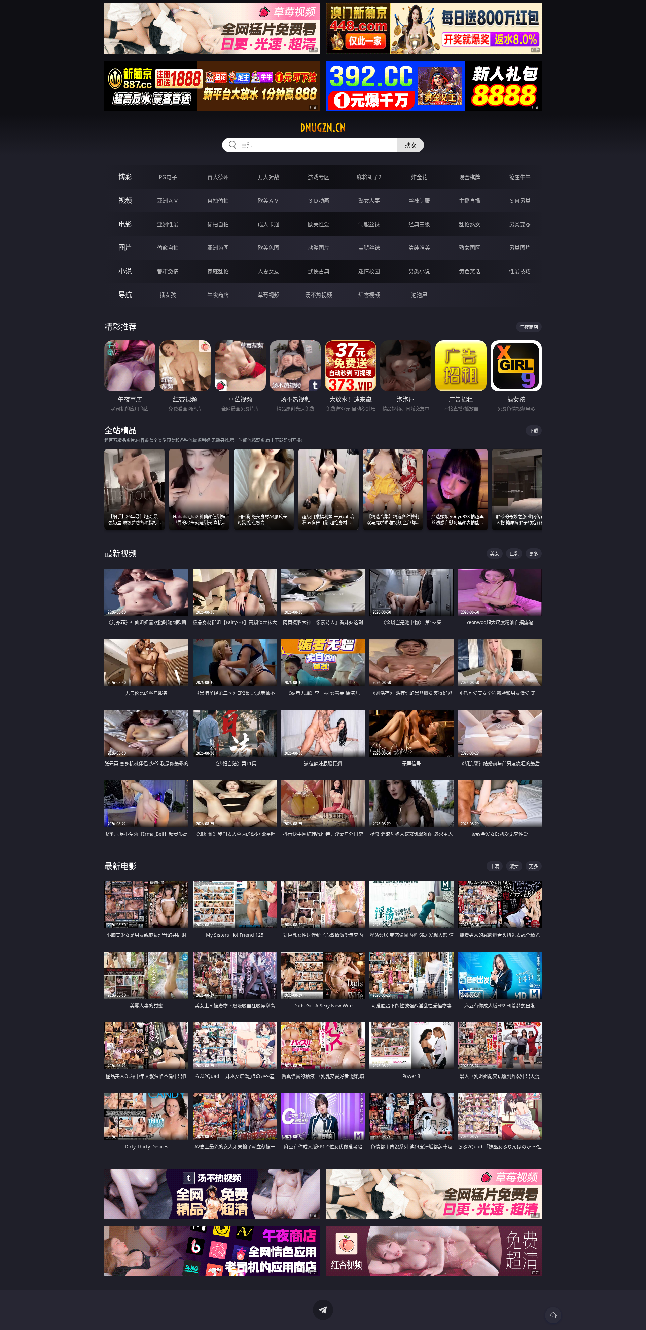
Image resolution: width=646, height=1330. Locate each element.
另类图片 (520, 247)
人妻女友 (268, 271)
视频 (125, 200)
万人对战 (268, 177)
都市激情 (168, 271)
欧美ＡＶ (268, 200)
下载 (533, 430)
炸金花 (419, 177)
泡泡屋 (419, 295)
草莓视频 (268, 295)
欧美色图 (268, 247)
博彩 (125, 177)
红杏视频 (369, 295)
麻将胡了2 (369, 177)
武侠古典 (318, 271)
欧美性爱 (318, 224)
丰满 (494, 866)
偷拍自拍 (218, 224)
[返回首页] (553, 1315)
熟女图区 (469, 247)
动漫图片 (318, 247)
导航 (125, 294)
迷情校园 (369, 271)
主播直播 (469, 200)
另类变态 (520, 224)
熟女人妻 (369, 200)
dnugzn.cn (323, 127)
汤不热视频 (318, 295)
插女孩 (168, 295)
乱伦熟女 (469, 224)
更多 (533, 553)
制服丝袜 (369, 224)
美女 (494, 553)
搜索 (410, 145)
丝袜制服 (419, 200)
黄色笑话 (469, 271)
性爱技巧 (520, 271)
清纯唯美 (419, 247)
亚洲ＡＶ (168, 200)
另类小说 (419, 271)
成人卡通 (268, 224)
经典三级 (419, 224)
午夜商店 (218, 295)
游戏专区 (318, 177)
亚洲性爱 (168, 224)
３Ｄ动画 (318, 200)
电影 (125, 224)
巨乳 (514, 553)
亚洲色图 (218, 247)
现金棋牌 (469, 177)
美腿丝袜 (369, 247)
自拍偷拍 (218, 200)
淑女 (514, 866)
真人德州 (218, 177)
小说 (125, 271)
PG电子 (168, 177)
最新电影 (120, 865)
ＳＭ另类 (520, 200)
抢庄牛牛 (520, 177)
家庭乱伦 (218, 271)
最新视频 (120, 553)
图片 (125, 247)
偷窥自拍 (168, 247)
